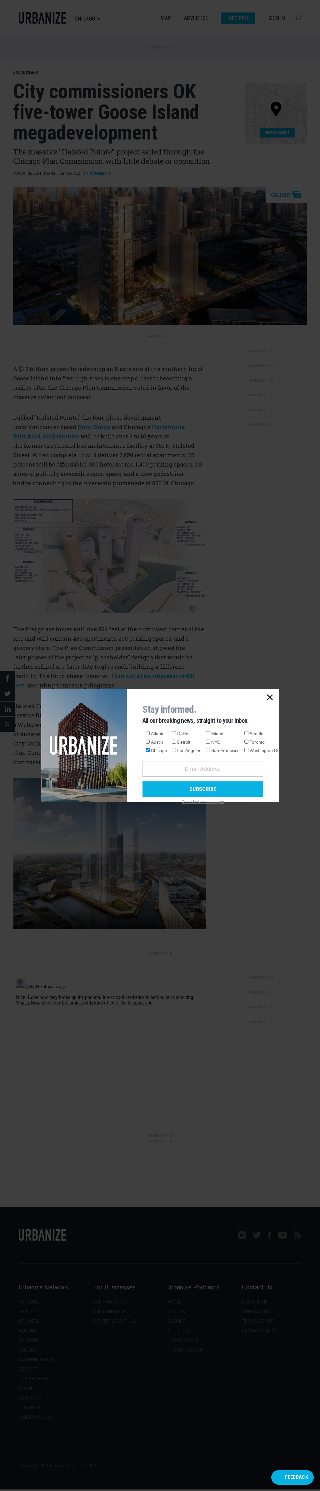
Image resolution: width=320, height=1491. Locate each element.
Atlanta (158, 733)
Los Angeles (189, 750)
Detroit (183, 742)
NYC (215, 742)
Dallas (183, 733)
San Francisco (225, 750)
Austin (157, 742)
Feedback (296, 1477)
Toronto (257, 742)
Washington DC (265, 750)
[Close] (270, 698)
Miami (217, 733)
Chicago (159, 750)
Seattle (256, 733)
